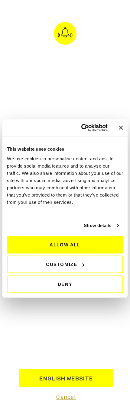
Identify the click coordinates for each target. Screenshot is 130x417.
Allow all (65, 244)
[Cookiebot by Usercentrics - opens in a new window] (82, 128)
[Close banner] (121, 128)
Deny (65, 284)
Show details (97, 225)
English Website (66, 378)
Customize (61, 264)
